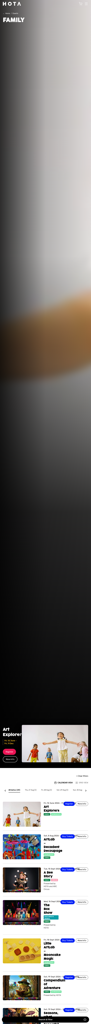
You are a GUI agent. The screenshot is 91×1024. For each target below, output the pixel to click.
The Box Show (48, 909)
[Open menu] (86, 4)
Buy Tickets (67, 836)
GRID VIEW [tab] (83, 783)
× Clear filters (82, 776)
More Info (10, 759)
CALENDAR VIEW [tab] (65, 783)
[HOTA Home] (12, 4)
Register (9, 752)
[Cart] (80, 4)
